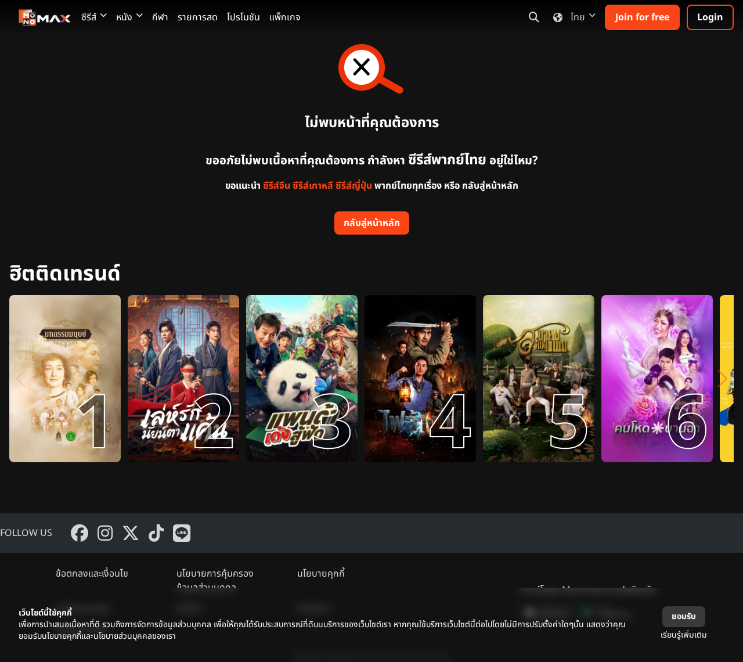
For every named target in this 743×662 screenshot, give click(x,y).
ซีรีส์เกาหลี (313, 186)
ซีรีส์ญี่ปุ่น (354, 186)
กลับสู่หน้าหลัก (372, 223)
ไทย (578, 17)
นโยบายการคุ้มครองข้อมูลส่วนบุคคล (215, 581)
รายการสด (198, 17)
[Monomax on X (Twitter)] (130, 533)
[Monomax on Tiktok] (156, 533)
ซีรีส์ (88, 17)
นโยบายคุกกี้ (321, 574)
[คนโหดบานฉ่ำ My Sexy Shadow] (657, 378)
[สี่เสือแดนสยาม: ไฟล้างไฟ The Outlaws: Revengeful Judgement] (420, 378)
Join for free (642, 17)
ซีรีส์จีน (276, 186)
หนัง (124, 17)
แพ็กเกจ (285, 17)
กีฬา (160, 17)
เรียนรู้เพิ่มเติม (684, 635)
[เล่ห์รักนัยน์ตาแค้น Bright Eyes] (183, 378)
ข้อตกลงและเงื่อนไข (92, 574)
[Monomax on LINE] (181, 533)
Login (710, 17)
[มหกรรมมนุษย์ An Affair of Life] (65, 378)
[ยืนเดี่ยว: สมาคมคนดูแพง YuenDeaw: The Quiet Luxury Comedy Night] (538, 378)
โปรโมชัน (243, 17)
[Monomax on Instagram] (105, 533)
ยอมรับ (684, 616)
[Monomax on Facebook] (79, 533)
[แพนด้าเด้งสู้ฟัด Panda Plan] (302, 378)
